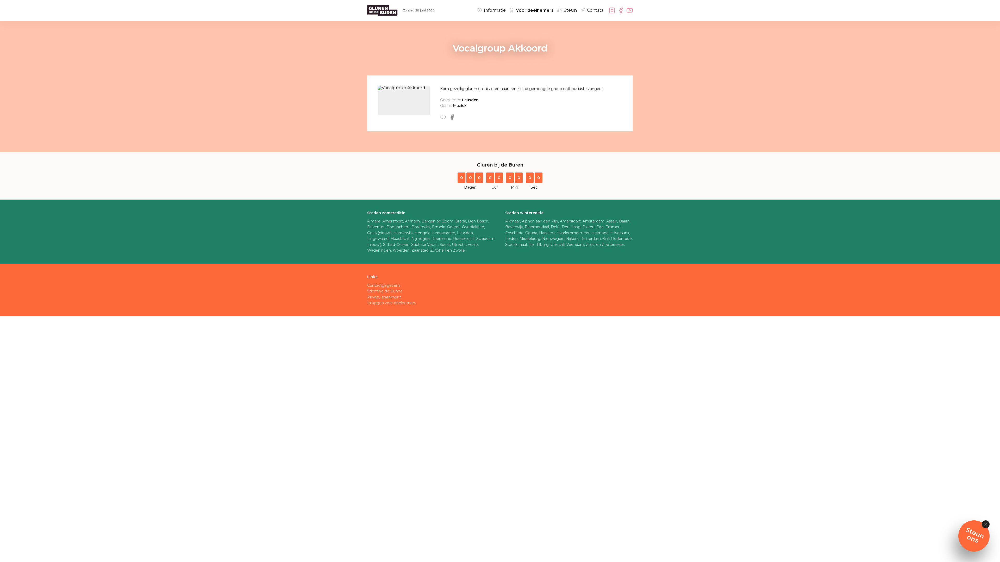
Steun (570, 10)
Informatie (495, 10)
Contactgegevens (383, 285)
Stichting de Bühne (385, 291)
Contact (595, 10)
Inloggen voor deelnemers (391, 303)
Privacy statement (384, 297)
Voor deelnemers (535, 10)
